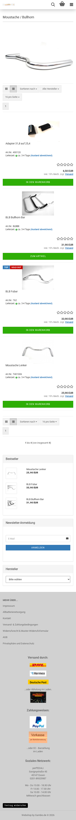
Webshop (27, 815)
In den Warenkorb (38, 182)
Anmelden (38, 547)
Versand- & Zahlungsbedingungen (20, 624)
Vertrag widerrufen (15, 805)
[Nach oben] (65, 814)
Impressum (9, 605)
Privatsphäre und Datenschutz (18, 643)
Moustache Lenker (16, 365)
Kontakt (7, 618)
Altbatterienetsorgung (14, 612)
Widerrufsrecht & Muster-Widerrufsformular (25, 630)
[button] (6, 89)
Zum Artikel (38, 256)
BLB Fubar (12, 291)
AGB (5, 637)
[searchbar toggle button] (53, 4)
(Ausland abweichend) (41, 155)
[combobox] (28, 89)
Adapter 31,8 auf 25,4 (18, 143)
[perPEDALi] (7, 4)
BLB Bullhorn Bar (15, 217)
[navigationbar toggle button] (71, 4)
